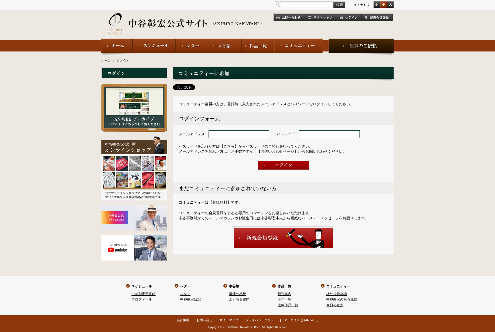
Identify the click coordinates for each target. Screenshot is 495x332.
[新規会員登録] (283, 229)
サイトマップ (228, 320)
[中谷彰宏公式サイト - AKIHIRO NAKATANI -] (185, 17)
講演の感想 (237, 294)
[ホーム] (117, 41)
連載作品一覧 (288, 305)
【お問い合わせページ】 (277, 151)
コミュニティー (338, 286)
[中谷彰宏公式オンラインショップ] (134, 138)
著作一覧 (284, 299)
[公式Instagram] (134, 207)
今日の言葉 (334, 305)
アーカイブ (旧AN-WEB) (301, 320)
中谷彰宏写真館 (143, 294)
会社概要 (183, 320)
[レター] (191, 41)
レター (185, 286)
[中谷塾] (224, 41)
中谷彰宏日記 (190, 299)
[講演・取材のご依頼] (361, 41)
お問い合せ (204, 320)
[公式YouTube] (134, 237)
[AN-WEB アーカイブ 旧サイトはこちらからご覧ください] (134, 86)
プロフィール (141, 299)
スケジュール (141, 286)
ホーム (105, 60)
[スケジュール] (154, 41)
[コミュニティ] (298, 41)
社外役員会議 (336, 294)
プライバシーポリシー (261, 320)
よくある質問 (239, 299)
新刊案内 (284, 294)
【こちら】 (229, 146)
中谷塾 (234, 286)
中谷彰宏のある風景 (341, 299)
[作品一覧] (258, 41)
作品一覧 (284, 286)
